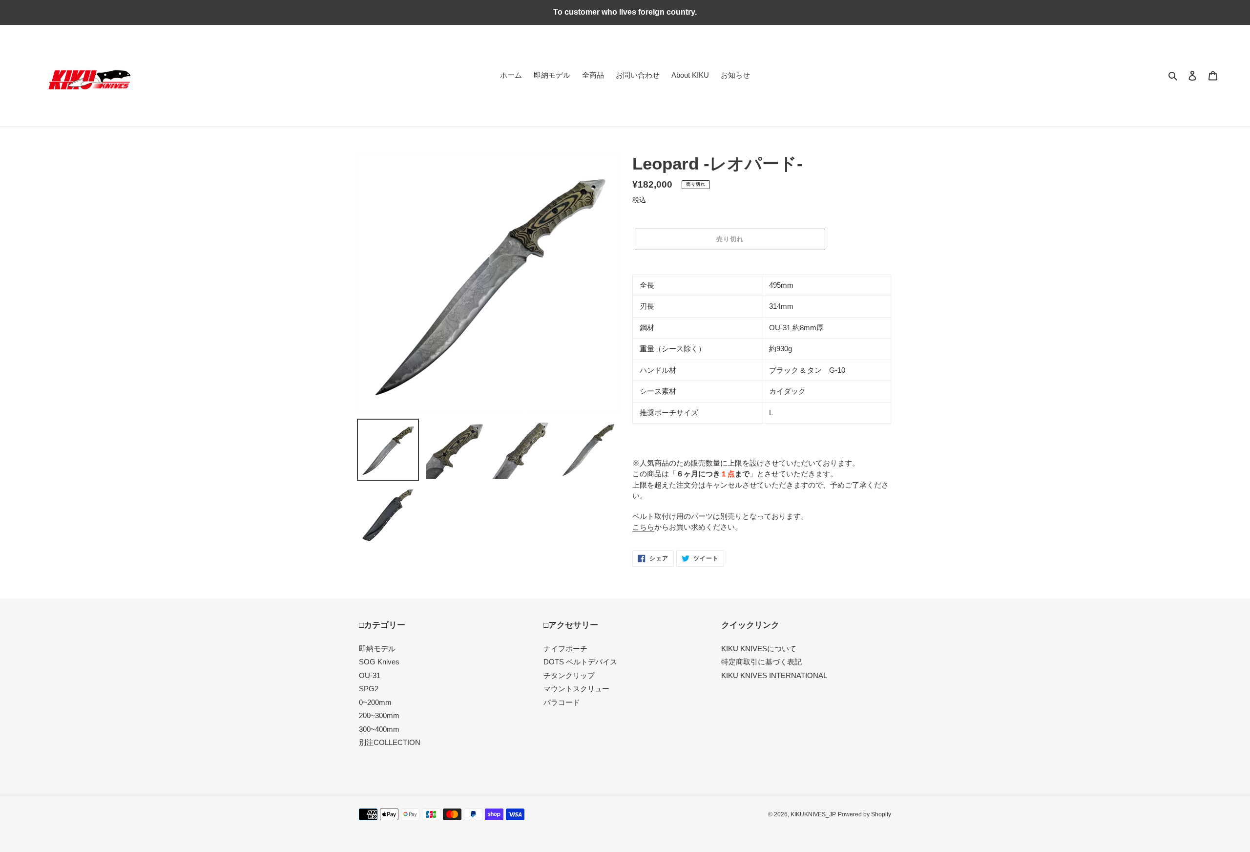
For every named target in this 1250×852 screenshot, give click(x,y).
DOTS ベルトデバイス (580, 662)
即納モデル (377, 648)
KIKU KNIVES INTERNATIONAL (774, 675)
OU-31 (369, 675)
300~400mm (379, 729)
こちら (643, 527)
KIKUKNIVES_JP (813, 814)
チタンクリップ (569, 675)
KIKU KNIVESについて (758, 648)
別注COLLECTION (389, 742)
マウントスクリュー (576, 688)
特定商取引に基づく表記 (761, 662)
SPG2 (368, 688)
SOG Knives (379, 662)
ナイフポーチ (565, 648)
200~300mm (379, 715)
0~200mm (375, 702)
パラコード (561, 702)
